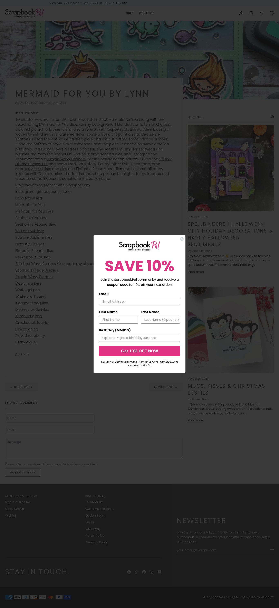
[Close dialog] (182, 239)
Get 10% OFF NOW (139, 351)
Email (104, 294)
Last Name (150, 312)
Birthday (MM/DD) (115, 330)
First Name (108, 312)
